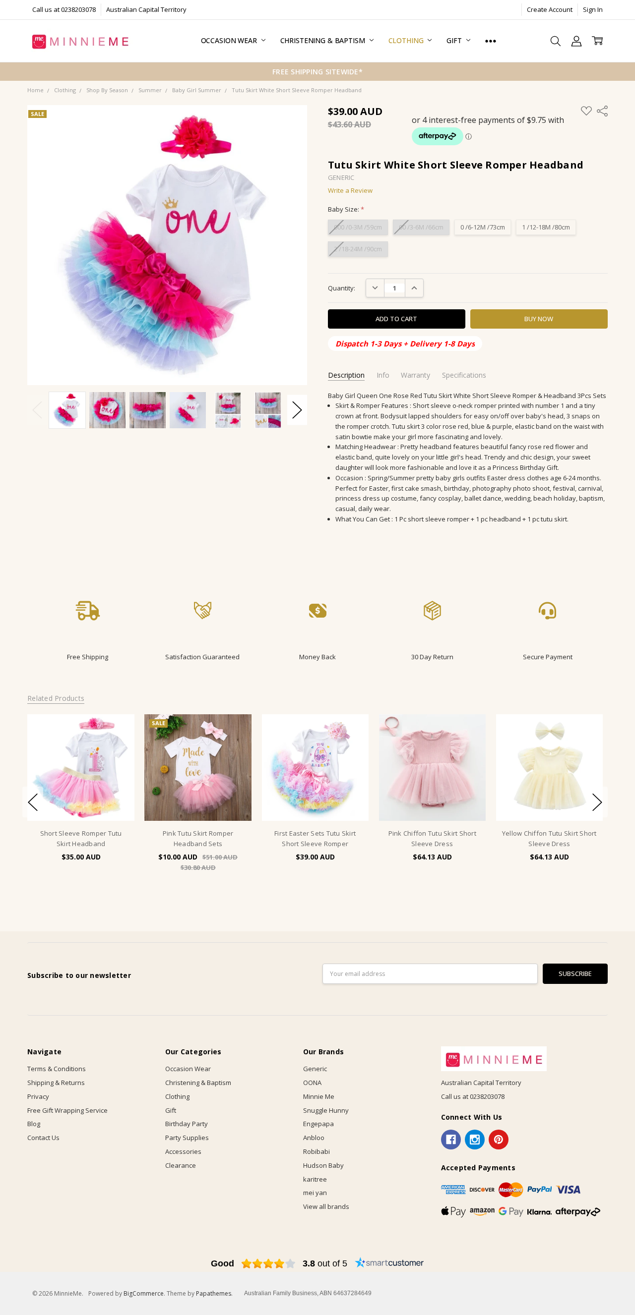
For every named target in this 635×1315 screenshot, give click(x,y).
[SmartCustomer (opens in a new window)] (389, 1263)
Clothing (407, 40)
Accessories (183, 1151)
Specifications (464, 375)
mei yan (315, 1192)
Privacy (38, 1096)
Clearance (180, 1165)
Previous (37, 410)
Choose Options (81, 801)
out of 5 (325, 1263)
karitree (315, 1179)
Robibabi (316, 1151)
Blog (33, 1123)
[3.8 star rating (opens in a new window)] (269, 1263)
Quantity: (341, 288)
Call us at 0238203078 (64, 9)
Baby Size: (346, 209)
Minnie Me (318, 1096)
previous (32, 802)
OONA (312, 1082)
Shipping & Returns (56, 1082)
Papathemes (213, 1293)
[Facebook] (451, 1139)
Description (346, 375)
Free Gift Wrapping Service (67, 1110)
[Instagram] (475, 1139)
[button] (88, 617)
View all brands (326, 1206)
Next (297, 410)
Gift (454, 40)
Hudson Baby (323, 1165)
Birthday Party (186, 1123)
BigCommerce (144, 1293)
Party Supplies (187, 1137)
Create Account (549, 9)
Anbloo (313, 1137)
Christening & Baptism (323, 40)
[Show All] (491, 41)
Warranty (415, 375)
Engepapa (318, 1123)
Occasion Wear (230, 40)
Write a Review (350, 190)
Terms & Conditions (56, 1068)
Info (383, 375)
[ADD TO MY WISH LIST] (117, 746)
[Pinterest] (498, 1139)
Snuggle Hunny (326, 1110)
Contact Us (43, 1137)
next (597, 802)
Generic (315, 1068)
